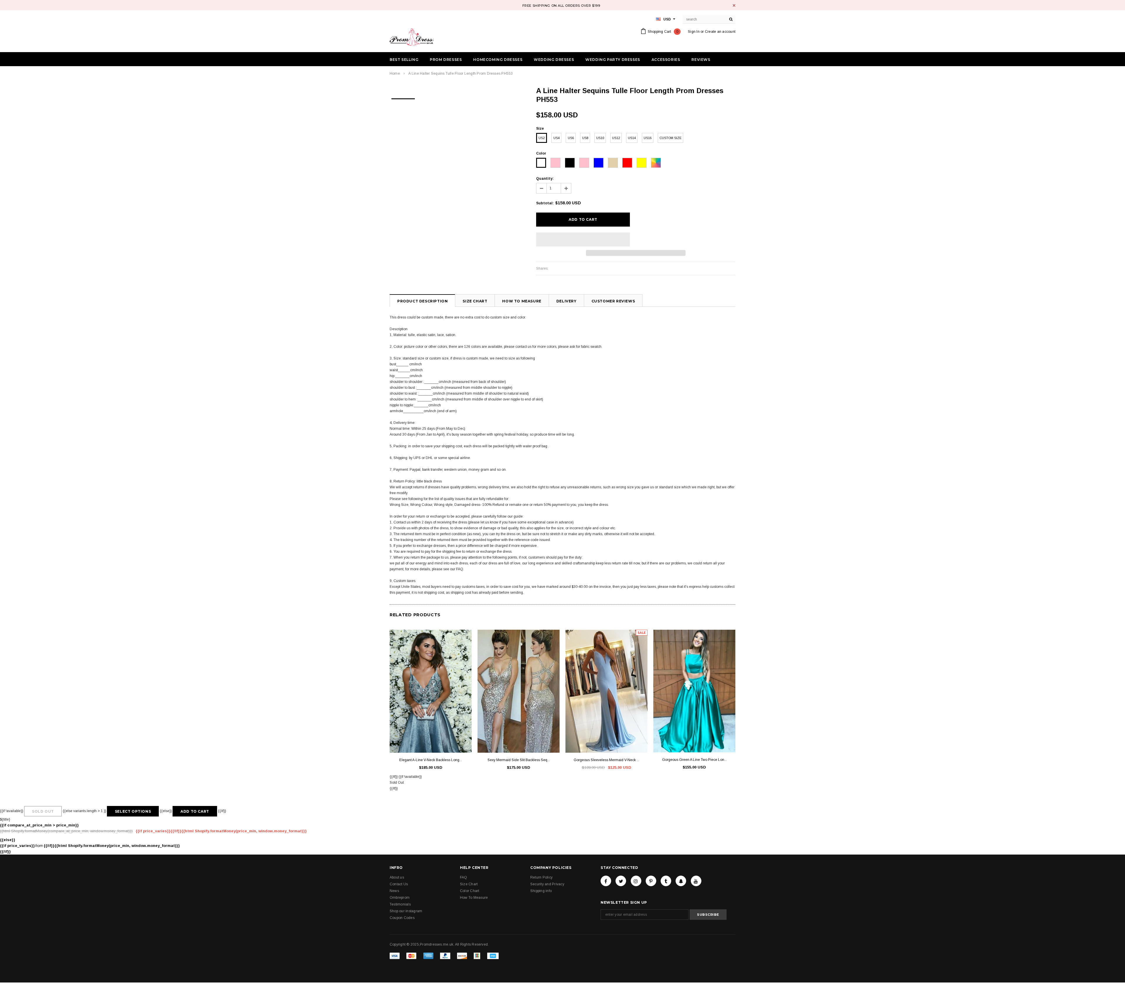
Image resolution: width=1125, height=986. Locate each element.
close (734, 5)
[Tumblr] (666, 881)
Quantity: (545, 179)
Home (395, 73)
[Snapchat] (681, 881)
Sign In (694, 32)
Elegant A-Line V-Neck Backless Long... (430, 760)
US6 (571, 138)
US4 (556, 138)
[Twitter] (621, 881)
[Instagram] (636, 881)
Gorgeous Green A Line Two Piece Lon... (694, 760)
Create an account (720, 32)
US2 (541, 138)
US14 (632, 138)
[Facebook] (606, 881)
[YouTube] (696, 881)
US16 (648, 138)
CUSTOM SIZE (670, 138)
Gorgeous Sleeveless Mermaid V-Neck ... (606, 760)
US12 (616, 138)
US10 (600, 138)
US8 (585, 138)
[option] (403, 97)
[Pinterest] (651, 881)
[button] (583, 239)
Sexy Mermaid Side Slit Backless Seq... (519, 760)
